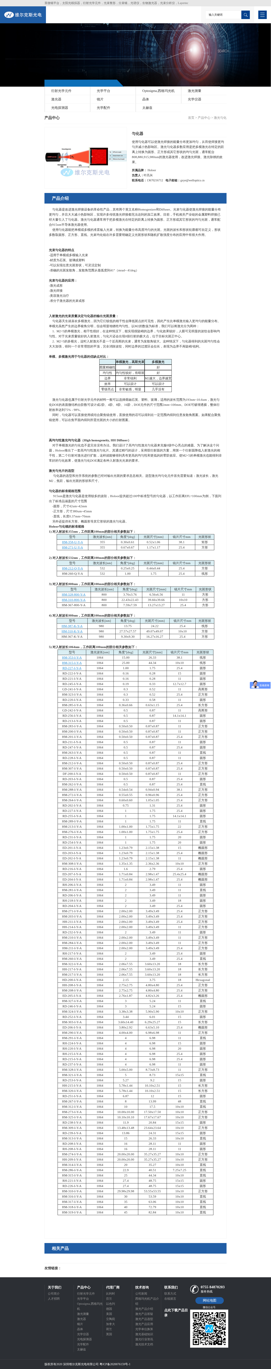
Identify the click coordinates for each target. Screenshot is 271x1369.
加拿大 (110, 1324)
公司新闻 (141, 1293)
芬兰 (109, 1298)
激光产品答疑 (144, 1314)
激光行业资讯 (144, 1339)
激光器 (56, 99)
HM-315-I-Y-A (72, 663)
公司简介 (54, 1293)
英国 (109, 1334)
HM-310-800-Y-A (74, 600)
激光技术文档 (144, 1344)
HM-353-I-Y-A (72, 657)
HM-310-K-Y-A (72, 631)
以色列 (110, 1303)
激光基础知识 (144, 1334)
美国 (109, 1314)
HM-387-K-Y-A (72, 626)
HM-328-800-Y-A (74, 594)
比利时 (110, 1293)
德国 (109, 1308)
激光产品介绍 (144, 1308)
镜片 (100, 99)
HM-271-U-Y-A (72, 547)
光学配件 (103, 107)
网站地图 (209, 1300)
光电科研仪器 (74, 1268)
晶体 (145, 99)
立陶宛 (110, 1319)
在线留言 (170, 1298)
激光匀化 (220, 117)
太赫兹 (147, 107)
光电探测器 (59, 107)
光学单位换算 (144, 1329)
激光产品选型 (144, 1319)
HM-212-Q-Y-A (72, 568)
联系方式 (170, 1293)
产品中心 (204, 117)
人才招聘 (54, 1298)
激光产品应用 (144, 1324)
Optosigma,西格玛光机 (158, 91)
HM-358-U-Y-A (72, 542)
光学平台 (103, 91)
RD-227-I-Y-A (72, 668)
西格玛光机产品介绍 (147, 1301)
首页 (191, 117)
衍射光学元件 (61, 91)
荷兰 (109, 1329)
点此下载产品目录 (176, 1312)
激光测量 (194, 91)
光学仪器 (194, 99)
